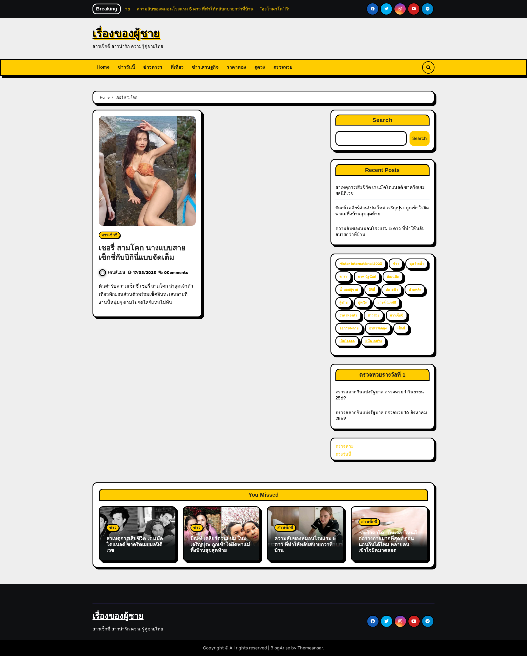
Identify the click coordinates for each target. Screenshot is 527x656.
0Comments (176, 272)
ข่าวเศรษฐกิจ (205, 67)
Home (103, 67)
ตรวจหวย (283, 67)
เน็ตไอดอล (347, 341)
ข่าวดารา (152, 67)
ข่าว (396, 264)
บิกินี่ (372, 289)
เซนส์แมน (116, 272)
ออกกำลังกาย (349, 328)
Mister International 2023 (361, 264)
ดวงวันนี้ (343, 454)
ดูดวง (259, 67)
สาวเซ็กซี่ (109, 235)
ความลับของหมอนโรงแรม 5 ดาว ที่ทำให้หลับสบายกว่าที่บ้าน (305, 544)
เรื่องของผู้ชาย (126, 33)
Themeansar (310, 648)
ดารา (343, 277)
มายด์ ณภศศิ (386, 302)
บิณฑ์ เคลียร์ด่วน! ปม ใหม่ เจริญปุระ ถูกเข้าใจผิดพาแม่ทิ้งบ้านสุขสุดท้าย (220, 544)
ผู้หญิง (362, 302)
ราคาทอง (236, 67)
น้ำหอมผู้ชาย (349, 289)
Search (382, 120)
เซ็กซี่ (401, 328)
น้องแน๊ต (393, 277)
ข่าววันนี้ (126, 67)
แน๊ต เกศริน (373, 341)
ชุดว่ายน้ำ (417, 264)
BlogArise (280, 648)
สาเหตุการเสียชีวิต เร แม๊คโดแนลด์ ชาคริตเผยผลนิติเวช (134, 544)
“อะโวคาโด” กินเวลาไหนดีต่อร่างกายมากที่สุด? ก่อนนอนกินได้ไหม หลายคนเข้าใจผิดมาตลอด (387, 541)
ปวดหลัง (415, 289)
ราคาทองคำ (348, 315)
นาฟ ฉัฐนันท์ (367, 277)
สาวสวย (373, 315)
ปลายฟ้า (392, 289)
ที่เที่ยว (177, 67)
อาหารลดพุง (378, 328)
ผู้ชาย (343, 302)
